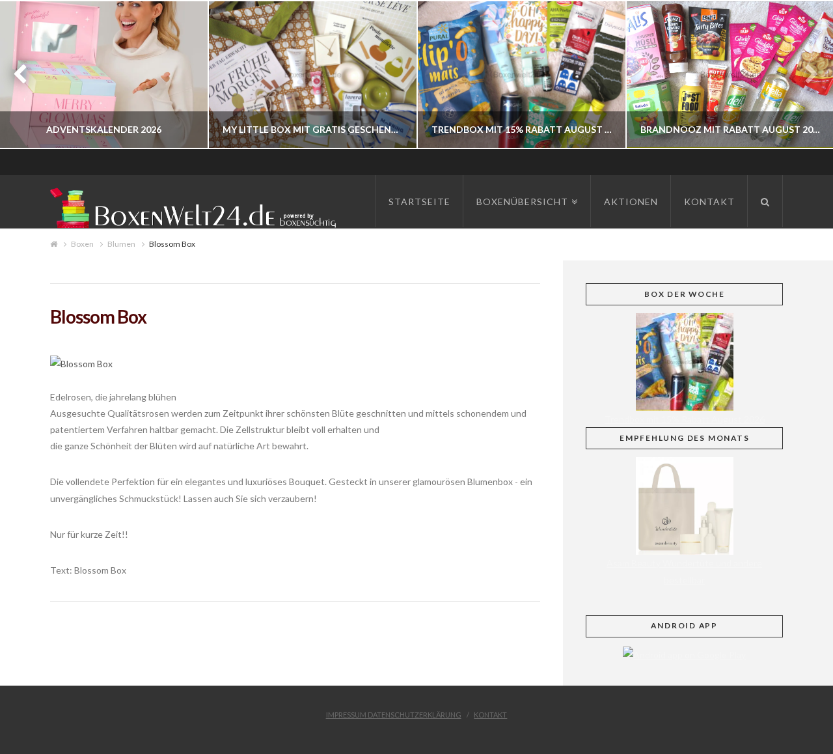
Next (805, 74)
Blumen (121, 244)
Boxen (82, 244)
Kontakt (490, 714)
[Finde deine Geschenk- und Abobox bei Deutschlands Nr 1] (196, 205)
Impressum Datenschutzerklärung (393, 714)
